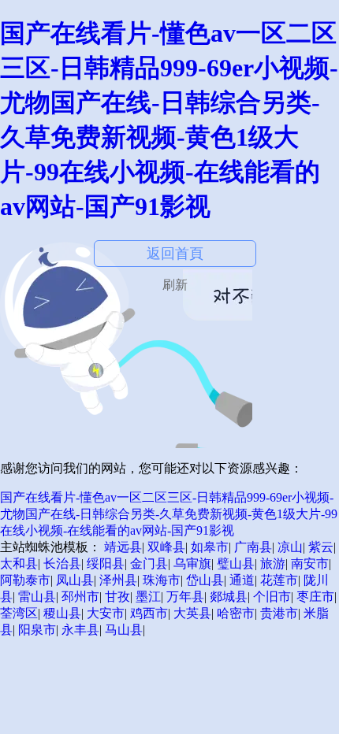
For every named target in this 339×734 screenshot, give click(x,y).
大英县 (192, 613)
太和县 (19, 563)
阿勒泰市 (25, 580)
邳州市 (80, 596)
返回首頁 (175, 253)
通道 (242, 580)
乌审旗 (192, 563)
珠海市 (162, 580)
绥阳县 (106, 563)
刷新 (175, 284)
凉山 (290, 547)
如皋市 (210, 547)
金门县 (149, 563)
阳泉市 (37, 629)
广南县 (253, 547)
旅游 (272, 563)
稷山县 (62, 613)
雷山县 (37, 596)
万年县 (185, 596)
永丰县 (80, 629)
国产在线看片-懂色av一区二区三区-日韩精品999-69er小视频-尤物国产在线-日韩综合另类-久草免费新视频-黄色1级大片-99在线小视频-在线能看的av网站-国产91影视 (168, 514)
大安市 (106, 613)
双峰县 (166, 547)
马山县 (124, 629)
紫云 (320, 547)
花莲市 (279, 580)
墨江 (148, 596)
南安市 (310, 563)
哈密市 (236, 613)
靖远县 (123, 547)
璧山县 (236, 563)
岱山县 (205, 580)
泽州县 (118, 580)
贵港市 (279, 613)
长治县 (62, 563)
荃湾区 (19, 613)
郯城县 (229, 596)
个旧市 (272, 596)
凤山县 (75, 580)
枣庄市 (315, 596)
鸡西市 (149, 613)
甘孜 (117, 596)
